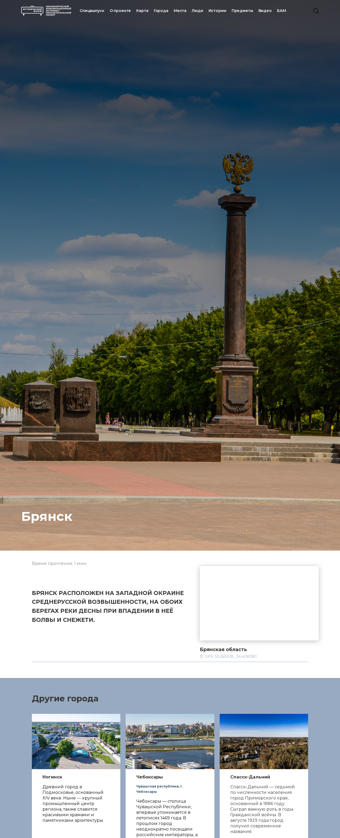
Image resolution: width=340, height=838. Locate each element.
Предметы (242, 10)
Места (180, 10)
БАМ (281, 10)
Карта (142, 10)
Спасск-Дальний (250, 777)
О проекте (120, 10)
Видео (265, 10)
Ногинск (52, 777)
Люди (197, 10)
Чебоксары (149, 777)
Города (161, 10)
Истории (217, 10)
